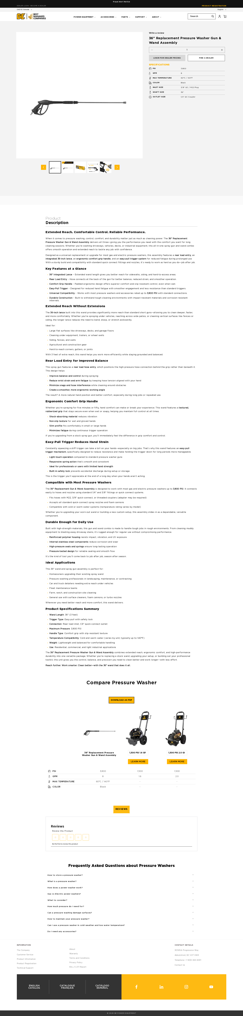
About (72, 949)
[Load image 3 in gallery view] (80, 167)
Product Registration (214, 6)
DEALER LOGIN (23, 5)
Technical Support (25, 968)
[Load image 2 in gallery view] (67, 167)
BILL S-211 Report (77, 967)
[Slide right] (117, 167)
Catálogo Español (102, 987)
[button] (84, 16)
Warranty (73, 954)
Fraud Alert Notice (121, 2)
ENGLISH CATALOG (34, 987)
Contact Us (180, 965)
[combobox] (202, 16)
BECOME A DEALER (38, 5)
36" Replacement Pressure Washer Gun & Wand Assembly (99, 754)
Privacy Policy (75, 962)
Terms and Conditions (79, 958)
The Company (23, 950)
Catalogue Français (67, 987)
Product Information (26, 959)
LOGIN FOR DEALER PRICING (167, 58)
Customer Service (25, 955)
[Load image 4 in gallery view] (93, 167)
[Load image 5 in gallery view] (105, 167)
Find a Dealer (206, 58)
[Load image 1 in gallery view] (55, 167)
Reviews (121, 809)
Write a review (156, 33)
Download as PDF (121, 700)
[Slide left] (43, 167)
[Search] (213, 16)
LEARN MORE (138, 762)
